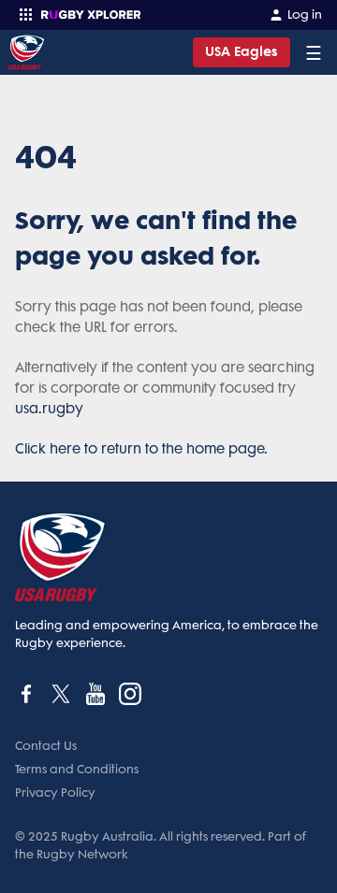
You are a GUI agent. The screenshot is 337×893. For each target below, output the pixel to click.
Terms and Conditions (77, 769)
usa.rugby (49, 408)
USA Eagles (241, 52)
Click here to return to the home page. (141, 448)
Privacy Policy (55, 792)
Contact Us (46, 746)
